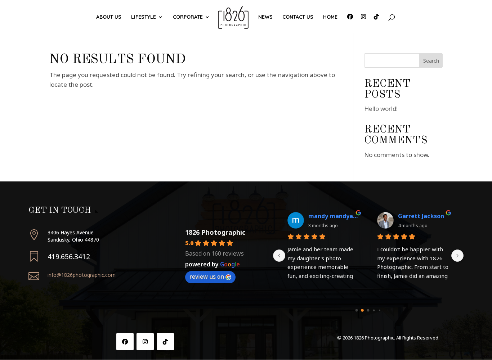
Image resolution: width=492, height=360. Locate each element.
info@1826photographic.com (82, 274)
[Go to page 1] (362, 310)
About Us (108, 17)
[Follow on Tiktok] (165, 341)
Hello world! (381, 108)
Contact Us (297, 17)
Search (431, 60)
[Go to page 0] (356, 310)
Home (330, 17)
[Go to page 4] (379, 310)
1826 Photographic (215, 232)
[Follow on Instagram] (145, 341)
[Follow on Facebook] (125, 341)
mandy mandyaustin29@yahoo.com (333, 216)
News (265, 17)
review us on (206, 276)
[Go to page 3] (374, 310)
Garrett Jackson (421, 216)
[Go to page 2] (368, 310)
